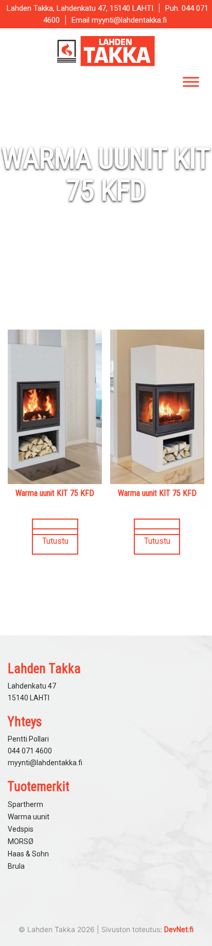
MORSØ (20, 841)
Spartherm (25, 804)
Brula (16, 866)
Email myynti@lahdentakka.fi (119, 20)
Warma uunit (28, 817)
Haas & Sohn (28, 854)
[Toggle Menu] (191, 82)
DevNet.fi (178, 929)
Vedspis (20, 829)
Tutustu (55, 541)
